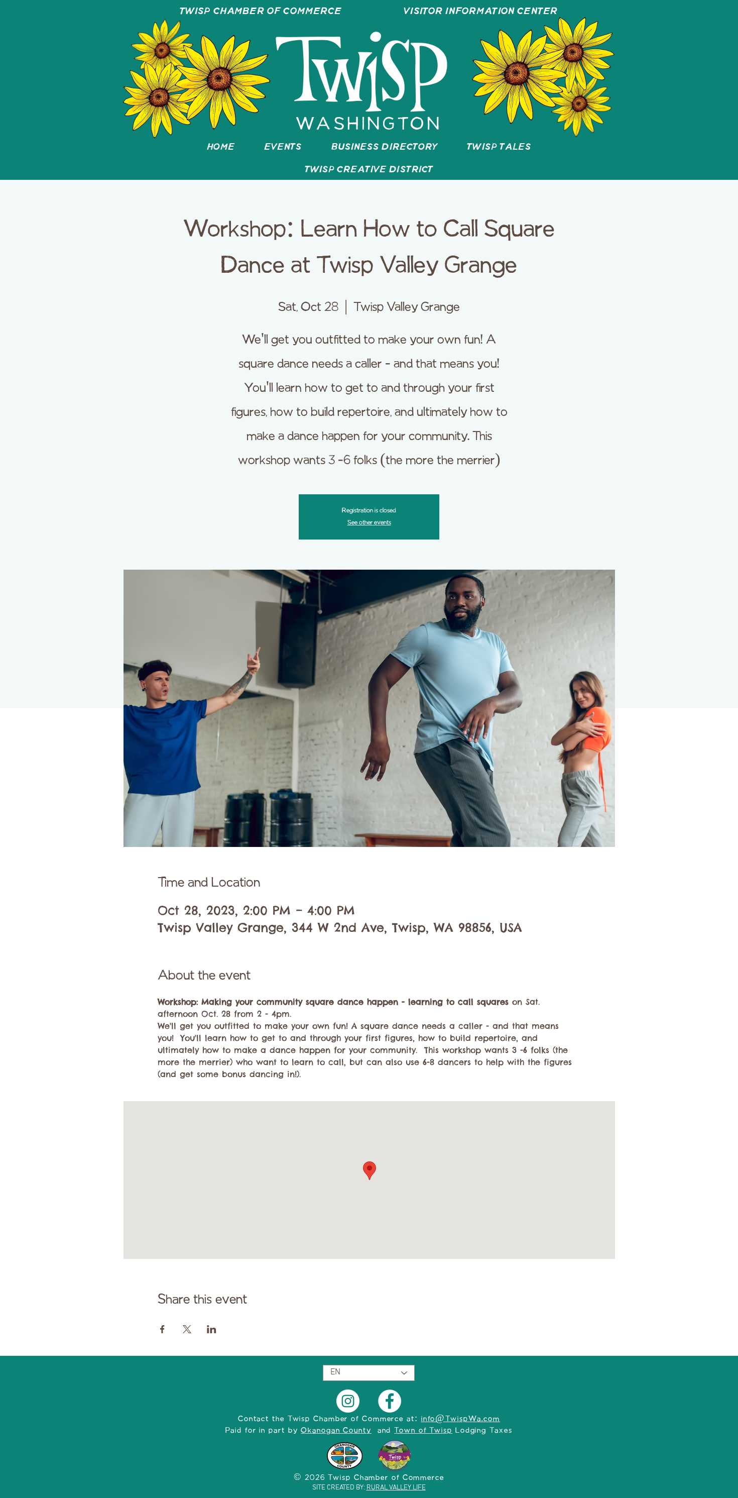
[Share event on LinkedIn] (211, 1329)
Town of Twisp (423, 1431)
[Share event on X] (187, 1329)
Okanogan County (336, 1431)
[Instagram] (347, 1401)
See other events (369, 522)
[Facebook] (389, 1401)
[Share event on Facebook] (162, 1329)
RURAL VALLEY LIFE (396, 1487)
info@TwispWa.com (460, 1419)
